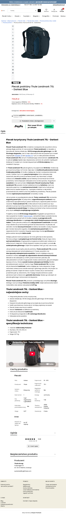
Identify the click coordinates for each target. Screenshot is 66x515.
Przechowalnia (50, 488)
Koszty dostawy (27, 488)
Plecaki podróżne (7, 22)
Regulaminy (26, 484)
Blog (2, 501)
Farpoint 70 (18, 156)
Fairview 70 (29, 156)
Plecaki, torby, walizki (32, 21)
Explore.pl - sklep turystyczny (8, 21)
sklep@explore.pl (59, 5)
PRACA (3, 506)
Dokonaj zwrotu (5, 484)
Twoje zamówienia (51, 484)
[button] (39, 10)
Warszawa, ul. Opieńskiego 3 (10, 5)
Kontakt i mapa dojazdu (30, 501)
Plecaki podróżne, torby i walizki (48, 21)
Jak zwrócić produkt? (7, 486)
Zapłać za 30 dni (28, 493)
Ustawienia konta (51, 486)
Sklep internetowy (31, 512)
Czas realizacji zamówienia (31, 490)
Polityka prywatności (7, 504)
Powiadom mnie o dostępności (33, 121)
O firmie (3, 502)
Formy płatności (28, 491)
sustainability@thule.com (22, 471)
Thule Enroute (27, 216)
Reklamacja (26, 486)
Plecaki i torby (21, 21)
